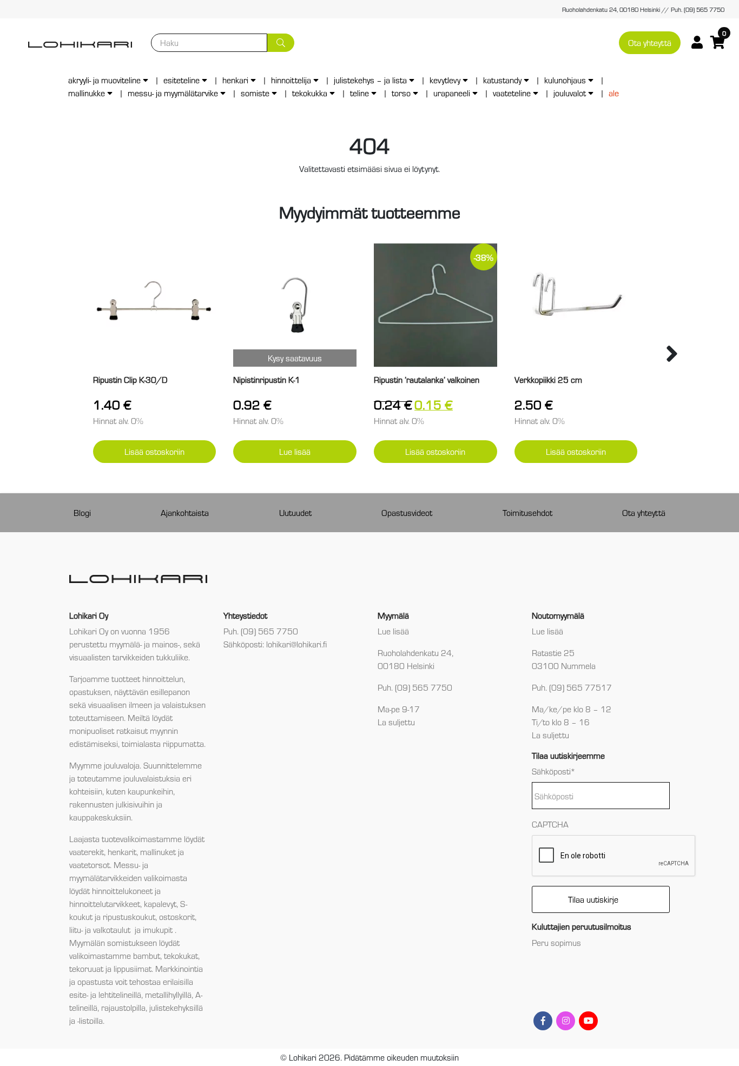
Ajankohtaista (185, 512)
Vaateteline (512, 92)
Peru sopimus (556, 942)
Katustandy (502, 79)
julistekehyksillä (176, 1007)
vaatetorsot (89, 864)
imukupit (159, 929)
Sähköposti (554, 771)
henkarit (122, 851)
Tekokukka (309, 92)
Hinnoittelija (291, 79)
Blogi (82, 512)
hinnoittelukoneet (122, 890)
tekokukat (181, 955)
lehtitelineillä (119, 994)
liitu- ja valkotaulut (101, 929)
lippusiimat (132, 968)
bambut (146, 955)
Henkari (235, 79)
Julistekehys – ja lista (370, 79)
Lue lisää (295, 451)
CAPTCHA (550, 824)
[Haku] (280, 43)
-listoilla (90, 1020)
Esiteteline (181, 79)
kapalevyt (160, 903)
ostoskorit (177, 916)
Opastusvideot (406, 512)
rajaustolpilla (123, 1007)
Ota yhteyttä (649, 42)
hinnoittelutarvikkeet (104, 903)
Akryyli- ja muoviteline (104, 79)
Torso (401, 92)
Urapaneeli (451, 92)
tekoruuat (86, 968)
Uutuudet (295, 512)
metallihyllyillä (168, 994)
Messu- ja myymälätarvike (173, 92)
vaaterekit (86, 851)
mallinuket (158, 851)
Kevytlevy (445, 79)
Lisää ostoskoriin (154, 451)
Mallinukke (86, 92)
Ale (614, 92)
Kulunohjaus (565, 79)
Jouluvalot (569, 92)
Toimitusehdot (527, 512)
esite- (78, 994)
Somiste (255, 92)
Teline (359, 92)
